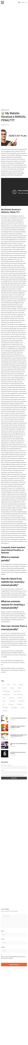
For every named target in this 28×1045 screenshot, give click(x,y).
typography (19, 704)
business (5, 687)
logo (4, 697)
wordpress (5, 710)
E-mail (3, 939)
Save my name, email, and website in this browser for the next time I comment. (13, 957)
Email (2, 770)
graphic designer (6, 694)
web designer (14, 707)
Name (2, 931)
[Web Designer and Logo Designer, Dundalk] (2, 2)
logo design (11, 697)
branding (21, 684)
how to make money (18, 694)
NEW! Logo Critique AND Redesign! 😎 (18, 744)
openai (4, 701)
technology (10, 704)
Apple (8, 684)
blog (14, 684)
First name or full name (6, 765)
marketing (20, 697)
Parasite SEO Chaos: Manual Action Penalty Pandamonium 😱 (18, 735)
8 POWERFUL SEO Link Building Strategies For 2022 (17, 727)
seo (3, 704)
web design (5, 707)
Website (3, 947)
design (19, 687)
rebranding (21, 701)
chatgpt (12, 687)
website (23, 707)
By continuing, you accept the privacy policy (13, 775)
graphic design (17, 691)
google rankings (6, 691)
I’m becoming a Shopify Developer (18, 718)
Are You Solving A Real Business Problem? (18, 753)
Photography (12, 701)
